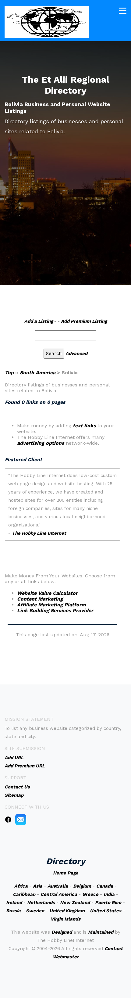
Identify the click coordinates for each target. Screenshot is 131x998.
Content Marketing (40, 599)
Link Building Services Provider (55, 610)
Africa (21, 886)
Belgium (82, 886)
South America (37, 372)
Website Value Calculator (47, 593)
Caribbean (24, 894)
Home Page (65, 873)
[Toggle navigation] (122, 11)
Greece (90, 894)
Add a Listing (38, 321)
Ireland (14, 902)
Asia (37, 886)
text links (84, 426)
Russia (13, 911)
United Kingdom (67, 911)
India (109, 894)
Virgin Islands (65, 919)
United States (105, 911)
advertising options (40, 443)
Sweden (35, 911)
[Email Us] (20, 819)
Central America (59, 894)
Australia (58, 886)
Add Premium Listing (84, 321)
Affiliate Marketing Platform (51, 605)
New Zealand (75, 902)
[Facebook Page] (8, 819)
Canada (104, 886)
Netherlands (41, 902)
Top (9, 372)
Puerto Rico (108, 902)
